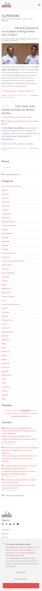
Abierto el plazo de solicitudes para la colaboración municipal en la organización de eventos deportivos (19, 439)
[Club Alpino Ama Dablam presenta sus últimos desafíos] (20, 122)
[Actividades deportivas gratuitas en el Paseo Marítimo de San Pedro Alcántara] (20, 467)
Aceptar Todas (21, 586)
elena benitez (33, 410)
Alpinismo (5, 97)
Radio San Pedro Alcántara (19, 95)
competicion (16, 411)
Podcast (5, 534)
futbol (15, 413)
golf (18, 413)
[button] (39, 5)
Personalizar (21, 572)
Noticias (5, 537)
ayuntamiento (8, 410)
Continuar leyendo (9, 91)
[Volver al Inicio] (6, 5)
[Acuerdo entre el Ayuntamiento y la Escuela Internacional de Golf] (20, 481)
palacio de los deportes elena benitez (29, 413)
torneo (29, 416)
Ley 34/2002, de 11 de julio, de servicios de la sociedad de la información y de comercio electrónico (22, 550)
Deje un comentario (25, 91)
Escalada (11, 97)
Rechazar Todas (21, 579)
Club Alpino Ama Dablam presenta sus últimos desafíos (18, 110)
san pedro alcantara (19, 416)
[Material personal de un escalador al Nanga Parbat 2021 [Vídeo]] (20, 53)
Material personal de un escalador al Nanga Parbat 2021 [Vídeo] (20, 31)
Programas (6, 530)
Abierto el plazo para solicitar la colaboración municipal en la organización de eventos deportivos (19, 458)
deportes (25, 410)
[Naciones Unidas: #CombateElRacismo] (10, 174)
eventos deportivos (8, 413)
